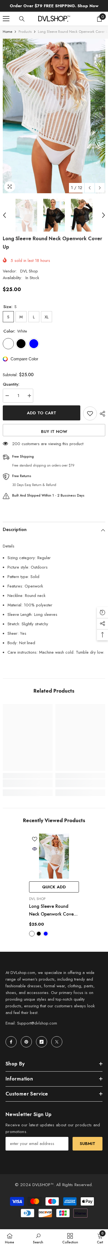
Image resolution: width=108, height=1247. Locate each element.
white (32, 933)
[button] (89, 188)
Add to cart (41, 413)
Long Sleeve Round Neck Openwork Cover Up (52, 910)
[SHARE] (101, 413)
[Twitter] (56, 1041)
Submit (87, 1144)
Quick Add (54, 887)
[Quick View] (34, 849)
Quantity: (11, 384)
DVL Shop (29, 271)
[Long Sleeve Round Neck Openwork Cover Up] (54, 856)
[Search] (22, 19)
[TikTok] (41, 1041)
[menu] (6, 18)
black (39, 933)
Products (25, 31)
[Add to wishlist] (90, 413)
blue (45, 933)
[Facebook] (11, 1041)
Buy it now (54, 431)
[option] (54, 116)
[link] (28, 783)
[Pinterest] (26, 1041)
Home (7, 31)
